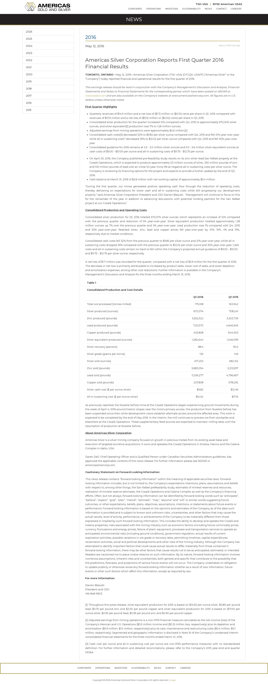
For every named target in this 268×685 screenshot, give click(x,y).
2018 (29, 88)
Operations (153, 8)
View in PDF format (229, 45)
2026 (29, 31)
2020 (29, 74)
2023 (29, 53)
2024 (29, 45)
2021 (29, 67)
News (208, 8)
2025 (29, 38)
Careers (236, 8)
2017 (29, 95)
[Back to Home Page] (47, 6)
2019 (29, 81)
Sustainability (191, 8)
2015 (28, 110)
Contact (221, 8)
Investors (171, 8)
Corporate (135, 8)
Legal (173, 680)
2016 (29, 102)
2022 (29, 60)
